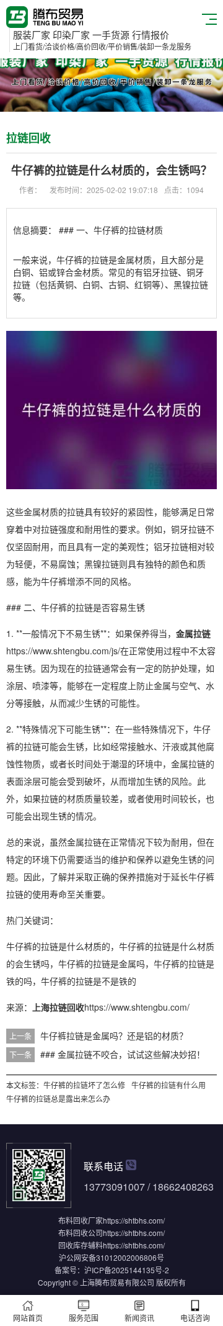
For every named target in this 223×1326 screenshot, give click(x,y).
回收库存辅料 (80, 1245)
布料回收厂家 (80, 1220)
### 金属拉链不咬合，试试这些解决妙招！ (122, 1054)
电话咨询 (195, 1317)
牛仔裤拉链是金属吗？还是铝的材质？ (114, 1035)
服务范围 (83, 1317)
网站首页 (28, 1317)
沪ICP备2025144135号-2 (126, 1270)
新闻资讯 (139, 1317)
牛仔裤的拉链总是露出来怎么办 (58, 1098)
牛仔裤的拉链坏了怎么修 (84, 1085)
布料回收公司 (80, 1232)
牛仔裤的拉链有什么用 (168, 1085)
